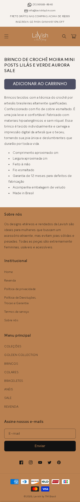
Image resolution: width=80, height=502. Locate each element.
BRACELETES (13, 380)
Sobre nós (11, 320)
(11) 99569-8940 (43, 4)
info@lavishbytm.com (41, 10)
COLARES (11, 372)
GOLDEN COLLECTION (21, 355)
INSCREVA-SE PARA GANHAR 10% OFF (40, 22)
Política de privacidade (20, 289)
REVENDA (11, 406)
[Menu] (6, 36)
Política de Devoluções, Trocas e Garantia (20, 300)
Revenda (10, 280)
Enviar (40, 446)
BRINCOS (11, 363)
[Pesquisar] (64, 36)
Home (8, 272)
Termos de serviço (16, 311)
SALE (8, 398)
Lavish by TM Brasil (44, 496)
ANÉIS (8, 389)
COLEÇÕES (12, 346)
